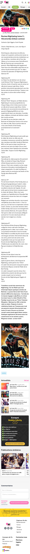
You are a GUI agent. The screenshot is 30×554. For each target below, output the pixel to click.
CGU (17, 545)
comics (4, 373)
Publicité (4, 543)
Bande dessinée (21, 522)
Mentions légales (19, 541)
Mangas (19, 527)
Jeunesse (19, 529)
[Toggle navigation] (1, 2)
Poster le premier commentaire (19, 502)
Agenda (19, 532)
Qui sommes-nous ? (7, 541)
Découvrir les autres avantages (15, 443)
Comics (19, 524)
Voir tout (26, 380)
